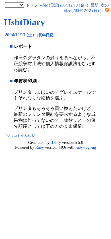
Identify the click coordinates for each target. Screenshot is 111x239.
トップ (32, 5)
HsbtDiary (24, 22)
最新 (94, 5)
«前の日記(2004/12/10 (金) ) (64, 5)
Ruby (39, 147)
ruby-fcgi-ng (85, 147)
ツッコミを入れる (20, 136)
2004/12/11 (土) (20, 34)
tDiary (56, 142)
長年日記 (45, 35)
